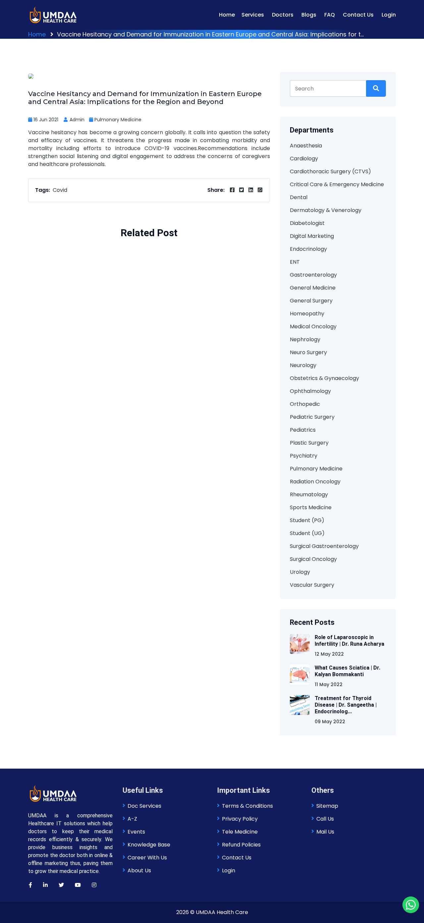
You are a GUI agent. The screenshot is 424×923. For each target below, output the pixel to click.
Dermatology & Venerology (325, 210)
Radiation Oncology (315, 481)
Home (227, 15)
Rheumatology (309, 494)
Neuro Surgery (308, 352)
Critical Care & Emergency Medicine (337, 184)
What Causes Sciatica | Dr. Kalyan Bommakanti (347, 671)
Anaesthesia (306, 145)
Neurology (303, 365)
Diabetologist (307, 223)
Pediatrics (303, 430)
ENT (295, 262)
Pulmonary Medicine (117, 119)
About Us (139, 870)
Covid (60, 190)
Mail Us (325, 832)
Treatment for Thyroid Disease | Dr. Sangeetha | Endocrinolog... (346, 705)
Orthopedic (305, 404)
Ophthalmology (310, 391)
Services (252, 15)
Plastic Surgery (309, 443)
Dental (298, 197)
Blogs (308, 15)
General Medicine (313, 288)
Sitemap (327, 806)
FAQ (329, 15)
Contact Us (358, 15)
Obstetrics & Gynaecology (324, 378)
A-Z (132, 819)
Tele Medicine (240, 832)
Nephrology (305, 339)
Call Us (325, 819)
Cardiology (304, 158)
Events (136, 832)
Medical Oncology (313, 326)
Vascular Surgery (312, 585)
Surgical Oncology (313, 559)
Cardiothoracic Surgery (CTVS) (330, 171)
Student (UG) (307, 533)
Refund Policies (241, 844)
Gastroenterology (313, 275)
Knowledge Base (149, 844)
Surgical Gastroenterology (324, 546)
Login (389, 15)
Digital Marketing (312, 236)
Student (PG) (307, 520)
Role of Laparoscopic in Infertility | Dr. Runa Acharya (349, 640)
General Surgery (311, 300)
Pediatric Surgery (312, 417)
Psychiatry (303, 456)
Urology (300, 572)
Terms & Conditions (247, 806)
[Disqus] (149, 363)
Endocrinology (308, 249)
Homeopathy (307, 313)
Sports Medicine (311, 507)
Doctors (282, 15)
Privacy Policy (240, 819)
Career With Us (147, 857)
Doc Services (144, 806)
